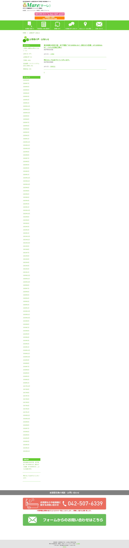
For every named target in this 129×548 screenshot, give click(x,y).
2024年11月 (26, 145)
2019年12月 (26, 311)
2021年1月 (26, 272)
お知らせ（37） (27, 53)
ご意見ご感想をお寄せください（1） (31, 49)
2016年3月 (26, 441)
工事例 (52, 54)
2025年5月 (26, 125)
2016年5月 (26, 435)
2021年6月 (26, 256)
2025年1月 (26, 138)
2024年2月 (26, 171)
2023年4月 (26, 200)
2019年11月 (26, 314)
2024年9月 (26, 151)
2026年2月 (26, 99)
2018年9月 (26, 360)
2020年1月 (26, 308)
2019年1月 (26, 347)
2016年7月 (26, 428)
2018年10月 (26, 356)
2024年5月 (26, 161)
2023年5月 (26, 197)
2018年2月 (26, 379)
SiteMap (64, 546)
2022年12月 (26, 210)
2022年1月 (26, 233)
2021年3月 (26, 265)
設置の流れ (57, 25)
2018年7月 (26, 366)
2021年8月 (26, 249)
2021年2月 (26, 269)
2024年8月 (26, 155)
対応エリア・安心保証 (85, 25)
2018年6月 (26, 369)
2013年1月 (26, 448)
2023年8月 (26, 190)
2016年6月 (26, 431)
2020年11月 (26, 278)
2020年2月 (26, 304)
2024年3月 (26, 168)
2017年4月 (26, 405)
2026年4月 (26, 93)
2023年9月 (26, 187)
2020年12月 (26, 275)
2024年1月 (26, 174)
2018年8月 (26, 363)
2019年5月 (26, 334)
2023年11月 (26, 181)
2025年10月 (26, 112)
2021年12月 (26, 236)
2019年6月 (26, 330)
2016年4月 (26, 438)
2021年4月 (26, 262)
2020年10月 (26, 282)
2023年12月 (26, 177)
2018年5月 (26, 373)
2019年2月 (26, 343)
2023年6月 (26, 194)
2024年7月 (26, 158)
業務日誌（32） (27, 69)
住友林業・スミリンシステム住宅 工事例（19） (31, 64)
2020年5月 (26, 295)
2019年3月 (26, 340)
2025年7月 (26, 122)
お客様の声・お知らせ (71, 25)
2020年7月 (26, 288)
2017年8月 (26, 392)
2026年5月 (26, 90)
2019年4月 (26, 337)
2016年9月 (26, 422)
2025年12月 (26, 106)
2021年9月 (26, 246)
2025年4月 (26, 129)
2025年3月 (26, 132)
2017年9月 (26, 389)
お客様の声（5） (28, 57)
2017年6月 (26, 399)
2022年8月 (26, 217)
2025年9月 (26, 116)
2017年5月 (26, 402)
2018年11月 (26, 353)
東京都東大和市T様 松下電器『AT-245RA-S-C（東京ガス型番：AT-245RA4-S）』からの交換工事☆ (31, 466)
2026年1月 (26, 103)
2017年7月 (26, 396)
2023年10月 (26, 184)
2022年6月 (26, 220)
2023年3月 (26, 204)
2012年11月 (26, 451)
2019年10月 (26, 317)
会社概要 (78, 543)
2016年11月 (26, 415)
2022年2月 (26, 230)
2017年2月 (26, 409)
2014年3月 (26, 444)
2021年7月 (26, 252)
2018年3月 (26, 376)
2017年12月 (26, 386)
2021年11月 (26, 239)
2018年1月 (26, 383)
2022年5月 (26, 223)
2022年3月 (26, 226)
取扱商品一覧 (44, 25)
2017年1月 (26, 412)
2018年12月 (26, 350)
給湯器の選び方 (30, 25)
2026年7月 (26, 83)
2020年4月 (26, 298)
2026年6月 (26, 86)
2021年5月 (26, 259)
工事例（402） (27, 60)
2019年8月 (26, 324)
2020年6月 (26, 291)
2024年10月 (26, 148)
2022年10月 (26, 213)
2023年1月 (26, 207)
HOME (24, 32)
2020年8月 (26, 285)
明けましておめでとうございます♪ (31, 477)
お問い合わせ (99, 25)
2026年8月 (26, 80)
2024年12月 (26, 142)
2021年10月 (26, 243)
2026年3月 (26, 96)
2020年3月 (26, 301)
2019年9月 (26, 321)
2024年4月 (26, 164)
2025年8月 (26, 119)
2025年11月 (26, 109)
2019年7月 (26, 327)
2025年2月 (26, 135)
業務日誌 (52, 66)
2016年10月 (26, 418)
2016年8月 (26, 425)
